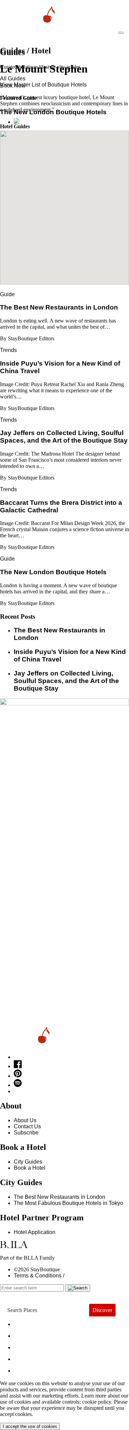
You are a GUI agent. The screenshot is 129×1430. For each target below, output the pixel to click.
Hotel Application (34, 1232)
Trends (8, 350)
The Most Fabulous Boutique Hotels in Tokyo (68, 1203)
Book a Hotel (29, 1168)
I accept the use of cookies (30, 1426)
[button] (65, 203)
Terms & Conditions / (39, 1275)
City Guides (28, 1162)
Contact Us (27, 1126)
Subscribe (26, 1133)
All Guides (12, 78)
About (27, 1334)
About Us (25, 1120)
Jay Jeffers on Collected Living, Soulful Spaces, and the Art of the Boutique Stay (66, 681)
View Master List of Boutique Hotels (43, 85)
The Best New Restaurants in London (59, 1197)
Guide (7, 294)
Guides (30, 1357)
